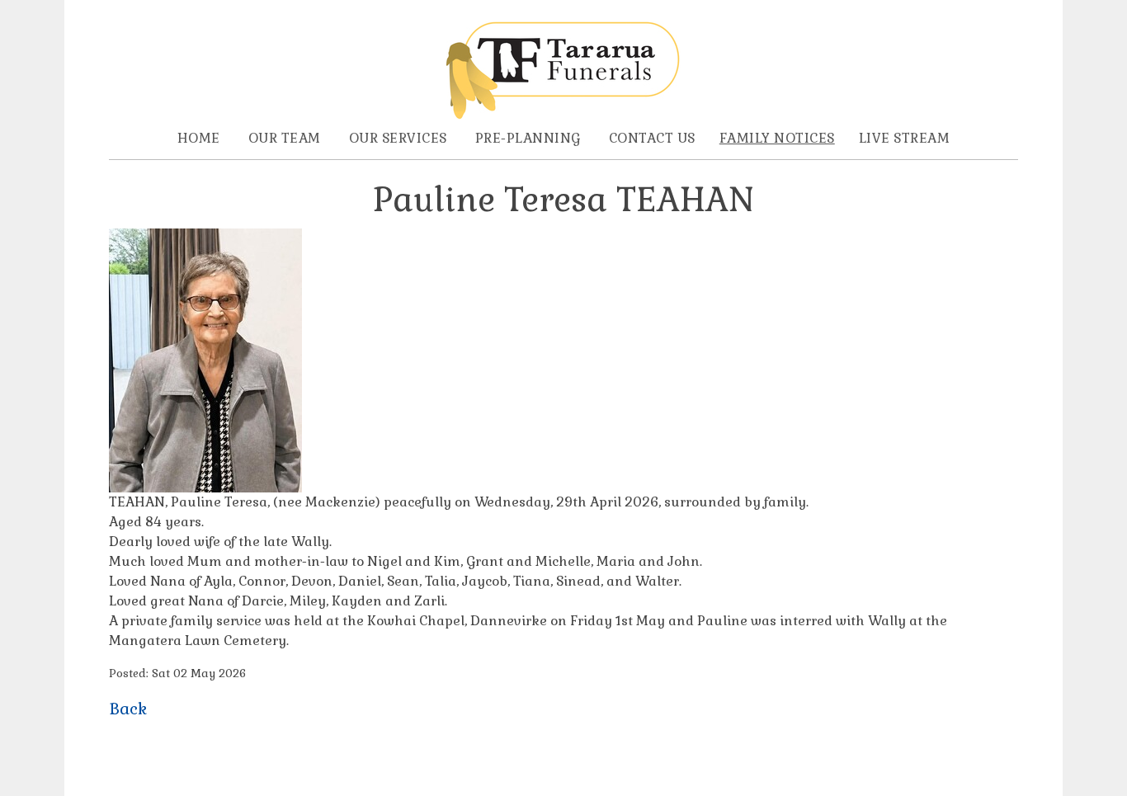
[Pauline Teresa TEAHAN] (205, 488)
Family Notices (777, 138)
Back (128, 709)
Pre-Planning (528, 138)
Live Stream (904, 138)
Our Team (284, 138)
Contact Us (652, 138)
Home (198, 138)
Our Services (398, 138)
